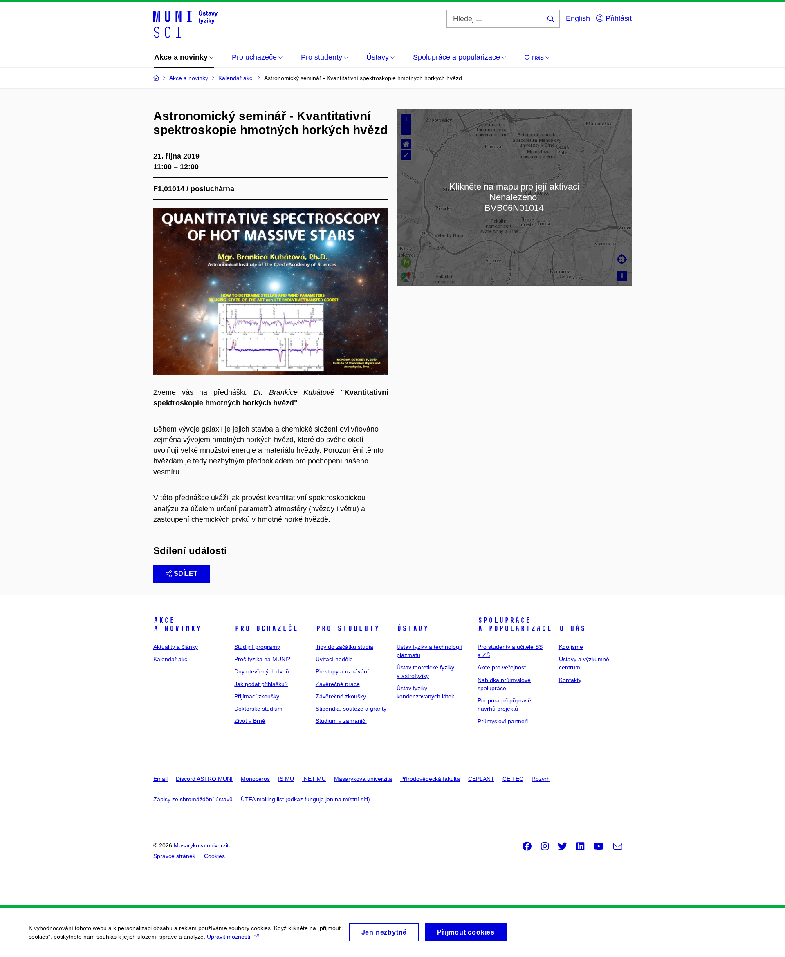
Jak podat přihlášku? (261, 684)
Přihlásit (617, 18)
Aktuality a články (175, 647)
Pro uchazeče (266, 628)
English (578, 18)
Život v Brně (249, 721)
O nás (572, 628)
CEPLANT (481, 779)
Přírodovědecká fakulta (430, 779)
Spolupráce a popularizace (515, 624)
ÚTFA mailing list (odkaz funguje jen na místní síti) (305, 799)
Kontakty (570, 680)
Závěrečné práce (338, 684)
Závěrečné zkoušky (341, 696)
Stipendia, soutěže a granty (351, 708)
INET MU (314, 779)
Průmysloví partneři (503, 721)
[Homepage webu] (185, 24)
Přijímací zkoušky (256, 696)
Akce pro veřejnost (502, 667)
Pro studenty (347, 628)
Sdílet (185, 573)
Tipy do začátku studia (344, 647)
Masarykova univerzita (363, 779)
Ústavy (412, 628)
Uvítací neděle (334, 659)
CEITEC (512, 779)
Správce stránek (174, 856)
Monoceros (255, 779)
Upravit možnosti (228, 936)
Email (160, 779)
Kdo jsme (571, 647)
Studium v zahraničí (341, 721)
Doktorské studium (258, 708)
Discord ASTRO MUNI (204, 779)
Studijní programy (257, 647)
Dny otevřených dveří (261, 671)
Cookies (214, 856)
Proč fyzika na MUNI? (262, 659)
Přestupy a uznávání (342, 671)
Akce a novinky (177, 624)
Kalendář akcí (171, 659)
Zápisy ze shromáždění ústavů (193, 799)
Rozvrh (541, 779)
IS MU (286, 779)
